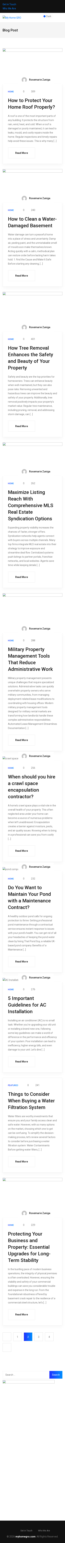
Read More (21, 153)
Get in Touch (9, 4)
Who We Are (9, 8)
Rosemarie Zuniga (39, 79)
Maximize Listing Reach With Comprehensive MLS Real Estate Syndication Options (30, 505)
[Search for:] (26, 1375)
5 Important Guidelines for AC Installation (27, 1004)
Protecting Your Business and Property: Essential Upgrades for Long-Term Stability (29, 1247)
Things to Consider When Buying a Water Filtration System (31, 1100)
